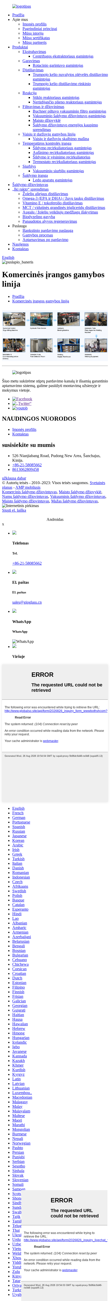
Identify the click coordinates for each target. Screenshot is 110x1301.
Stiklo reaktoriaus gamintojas (56, 97)
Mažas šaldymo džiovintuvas (74, 501)
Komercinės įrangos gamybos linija (40, 301)
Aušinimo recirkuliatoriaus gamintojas (63, 152)
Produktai (20, 47)
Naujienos (20, 244)
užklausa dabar (14, 478)
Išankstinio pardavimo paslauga (48, 230)
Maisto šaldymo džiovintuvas (25, 501)
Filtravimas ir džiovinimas (43, 106)
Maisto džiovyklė (47, 120)
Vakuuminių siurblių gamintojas (58, 171)
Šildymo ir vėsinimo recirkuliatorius (61, 157)
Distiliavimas (33, 70)
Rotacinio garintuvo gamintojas (58, 65)
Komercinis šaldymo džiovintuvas (29, 492)
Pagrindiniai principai (40, 28)
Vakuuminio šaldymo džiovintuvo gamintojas (69, 116)
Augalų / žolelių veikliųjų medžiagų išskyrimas (60, 212)
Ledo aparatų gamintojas (52, 180)
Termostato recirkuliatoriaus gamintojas (64, 162)
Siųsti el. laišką (14, 510)
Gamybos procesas (38, 235)
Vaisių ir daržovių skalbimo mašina (61, 139)
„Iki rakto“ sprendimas (30, 189)
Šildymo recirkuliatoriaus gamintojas (62, 148)
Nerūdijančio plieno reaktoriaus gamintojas (67, 102)
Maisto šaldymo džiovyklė (80, 492)
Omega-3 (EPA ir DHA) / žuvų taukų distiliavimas (63, 198)
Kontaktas (20, 249)
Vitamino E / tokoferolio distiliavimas (53, 203)
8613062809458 (25, 469)
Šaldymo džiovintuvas (30, 184)
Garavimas (31, 61)
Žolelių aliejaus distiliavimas (45, 194)
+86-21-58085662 (27, 465)
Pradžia (18, 15)
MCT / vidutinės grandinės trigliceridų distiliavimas (64, 207)
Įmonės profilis (35, 24)
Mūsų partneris (35, 42)
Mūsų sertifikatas (36, 38)
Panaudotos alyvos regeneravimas (50, 221)
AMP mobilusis (27, 487)
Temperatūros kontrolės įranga (47, 143)
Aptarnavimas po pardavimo (45, 239)
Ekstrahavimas (34, 51)
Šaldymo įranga (35, 175)
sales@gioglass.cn (27, 602)
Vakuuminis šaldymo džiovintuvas (77, 496)
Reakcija (30, 93)
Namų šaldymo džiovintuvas (25, 496)
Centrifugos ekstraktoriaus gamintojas (63, 56)
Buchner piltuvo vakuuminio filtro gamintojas (69, 111)
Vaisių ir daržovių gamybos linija (49, 134)
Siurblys (29, 166)
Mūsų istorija (33, 33)
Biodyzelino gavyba (39, 217)
